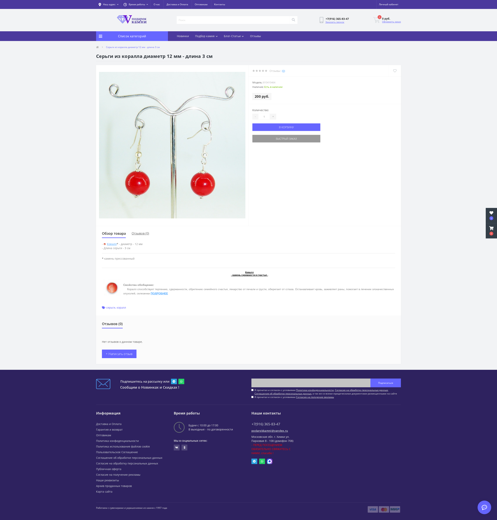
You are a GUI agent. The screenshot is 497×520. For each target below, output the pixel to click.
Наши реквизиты (107, 480)
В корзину (286, 127)
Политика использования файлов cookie (123, 446)
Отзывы (255, 36)
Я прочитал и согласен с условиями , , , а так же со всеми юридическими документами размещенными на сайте (326, 391)
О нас (157, 4)
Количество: (260, 110)
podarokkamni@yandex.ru (269, 431)
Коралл (112, 244)
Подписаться (385, 383)
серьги (110, 307)
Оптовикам (201, 4)
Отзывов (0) (140, 233)
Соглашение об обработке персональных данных (129, 458)
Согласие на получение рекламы (118, 474)
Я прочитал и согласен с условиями (294, 397)
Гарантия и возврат (109, 429)
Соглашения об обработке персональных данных (283, 393)
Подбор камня (205, 36)
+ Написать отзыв (119, 354)
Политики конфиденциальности (315, 390)
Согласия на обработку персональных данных (361, 390)
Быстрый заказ (286, 138)
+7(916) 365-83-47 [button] (266, 424)
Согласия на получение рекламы (315, 397)
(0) (283, 71)
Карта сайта (104, 491)
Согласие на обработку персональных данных (127, 463)
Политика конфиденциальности (117, 441)
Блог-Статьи (232, 36)
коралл (121, 307)
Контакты (219, 4)
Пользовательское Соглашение (117, 452)
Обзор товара (114, 233)
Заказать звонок (334, 22)
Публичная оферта (108, 469)
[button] (135, 4)
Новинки (183, 36)
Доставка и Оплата (177, 4)
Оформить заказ (391, 21)
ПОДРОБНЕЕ (159, 293)
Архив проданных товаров (114, 486)
